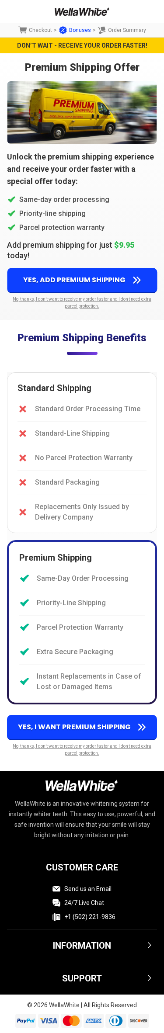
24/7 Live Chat (84, 902)
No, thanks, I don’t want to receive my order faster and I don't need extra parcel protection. (82, 303)
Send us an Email (88, 888)
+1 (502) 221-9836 (89, 916)
